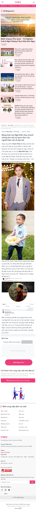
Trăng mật (3, 420)
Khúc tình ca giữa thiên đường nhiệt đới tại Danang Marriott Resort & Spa (23, 50)
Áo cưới (11, 456)
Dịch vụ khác (4, 411)
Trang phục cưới (23, 427)
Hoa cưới (21, 411)
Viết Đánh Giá (28, 342)
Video (25, 456)
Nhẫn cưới (21, 414)
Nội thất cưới (4, 417)
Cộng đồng (31, 456)
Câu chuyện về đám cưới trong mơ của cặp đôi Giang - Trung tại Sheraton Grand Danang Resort (25, 86)
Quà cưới (21, 417)
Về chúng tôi (4, 463)
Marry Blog (10, 125)
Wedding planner (5, 423)
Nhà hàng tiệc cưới (24, 430)
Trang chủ (4, 5)
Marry (5, 493)
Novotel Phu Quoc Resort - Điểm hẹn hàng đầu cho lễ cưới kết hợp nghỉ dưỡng (24, 76)
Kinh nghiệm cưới (18, 456)
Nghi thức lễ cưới (5, 414)
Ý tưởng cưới (4, 456)
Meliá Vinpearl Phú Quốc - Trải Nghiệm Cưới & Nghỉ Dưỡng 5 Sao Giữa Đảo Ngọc (18, 40)
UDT (20, 508)
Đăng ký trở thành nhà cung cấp (18, 380)
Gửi (32, 482)
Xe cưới (21, 423)
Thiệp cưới (3, 427)
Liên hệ (10, 463)
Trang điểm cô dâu (23, 420)
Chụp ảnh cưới (4, 430)
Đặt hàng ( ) (18, 362)
